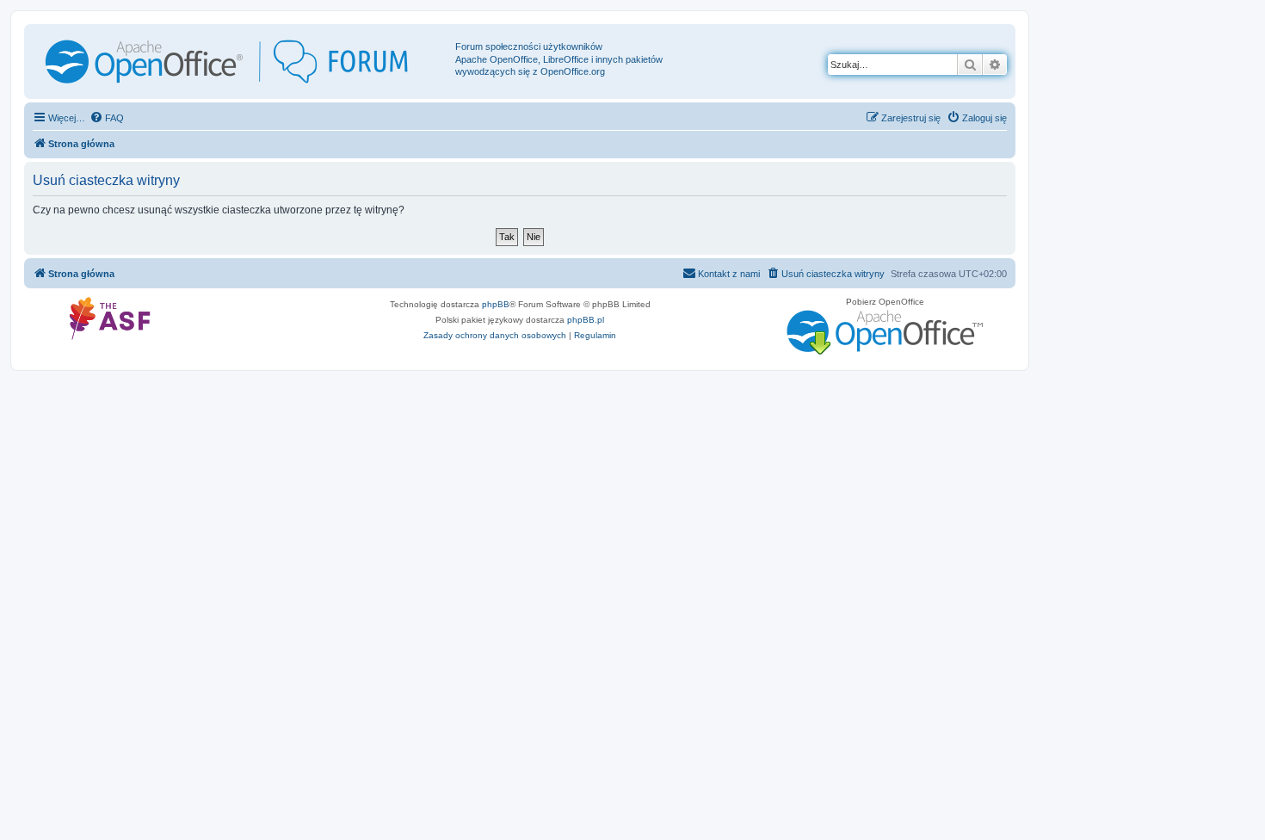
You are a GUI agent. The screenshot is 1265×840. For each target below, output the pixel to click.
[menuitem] (106, 118)
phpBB (495, 304)
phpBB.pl (585, 319)
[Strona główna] (241, 61)
